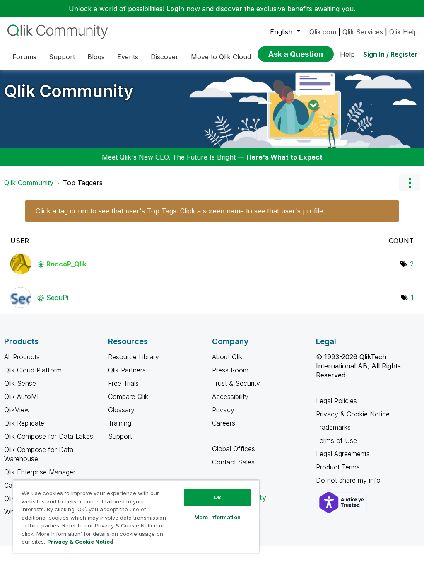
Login (175, 9)
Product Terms (338, 467)
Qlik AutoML (22, 396)
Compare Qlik (128, 396)
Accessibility (230, 396)
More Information (217, 517)
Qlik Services (362, 32)
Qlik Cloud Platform (33, 370)
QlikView (17, 410)
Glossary (121, 410)
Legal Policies (336, 401)
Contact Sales (233, 462)
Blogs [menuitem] (96, 57)
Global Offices (233, 449)
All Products (22, 357)
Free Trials (123, 383)
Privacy (223, 410)
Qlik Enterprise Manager (39, 472)
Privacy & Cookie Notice (353, 414)
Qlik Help (403, 32)
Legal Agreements (343, 454)
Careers (223, 423)
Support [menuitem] (62, 57)
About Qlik (227, 357)
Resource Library (133, 357)
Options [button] (409, 182)
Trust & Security (236, 383)
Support (120, 436)
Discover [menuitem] (164, 57)
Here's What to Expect (284, 157)
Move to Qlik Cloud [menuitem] (221, 57)
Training (119, 423)
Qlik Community (69, 91)
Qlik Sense (20, 383)
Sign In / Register (390, 54)
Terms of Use (336, 440)
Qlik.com (322, 32)
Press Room (230, 370)
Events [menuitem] (127, 57)
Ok (217, 497)
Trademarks (333, 427)
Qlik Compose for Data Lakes (48, 436)
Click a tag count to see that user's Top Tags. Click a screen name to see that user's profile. (180, 211)
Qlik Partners (127, 370)
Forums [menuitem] (24, 57)
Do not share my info (349, 480)
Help (347, 54)
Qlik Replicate (24, 423)
